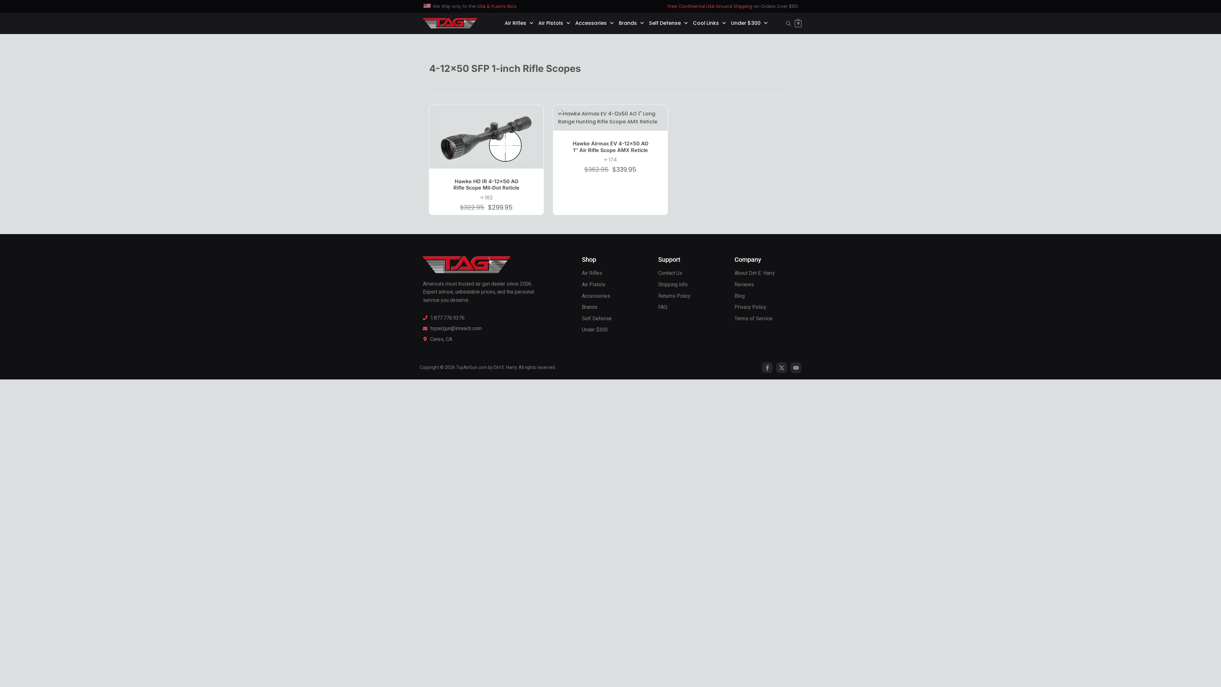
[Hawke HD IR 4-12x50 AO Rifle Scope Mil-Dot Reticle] (486, 137)
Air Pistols (550, 23)
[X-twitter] (781, 367)
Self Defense (665, 23)
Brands (628, 23)
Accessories (591, 23)
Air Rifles (515, 23)
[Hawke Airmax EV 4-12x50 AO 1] (610, 118)
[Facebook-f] (767, 367)
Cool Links (706, 23)
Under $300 (746, 23)
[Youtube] (795, 367)
